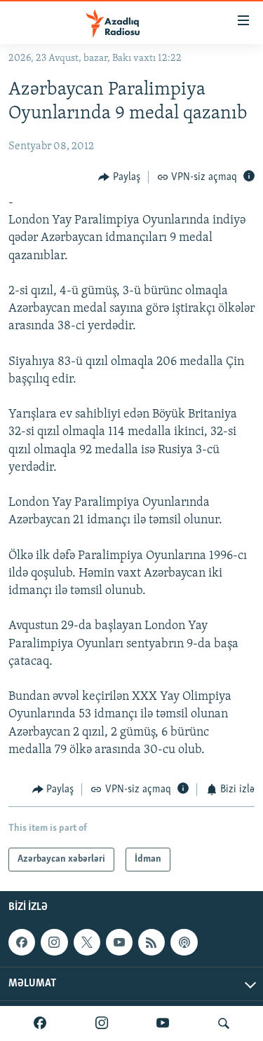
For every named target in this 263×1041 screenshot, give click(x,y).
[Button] (119, 177)
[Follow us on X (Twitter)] (87, 943)
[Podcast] (183, 943)
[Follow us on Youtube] (119, 943)
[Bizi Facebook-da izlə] (40, 1023)
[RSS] (151, 943)
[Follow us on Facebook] (21, 943)
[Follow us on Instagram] (54, 943)
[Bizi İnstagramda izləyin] (101, 1023)
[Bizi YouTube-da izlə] (162, 1023)
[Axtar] (224, 1023)
